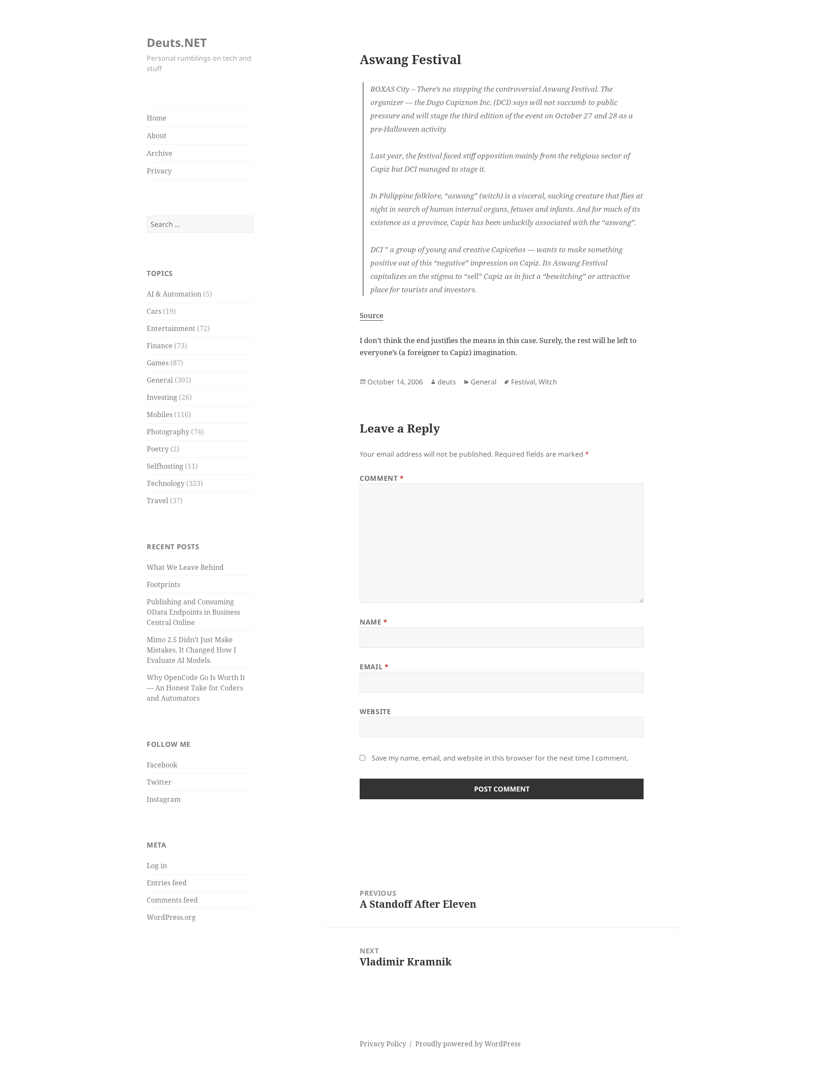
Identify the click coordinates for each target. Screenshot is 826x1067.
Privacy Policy (383, 1043)
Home (156, 118)
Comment (382, 478)
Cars (154, 311)
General (160, 380)
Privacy (159, 171)
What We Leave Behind (185, 567)
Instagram (164, 799)
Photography (168, 431)
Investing (162, 397)
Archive (160, 153)
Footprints (163, 584)
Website (375, 711)
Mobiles (160, 414)
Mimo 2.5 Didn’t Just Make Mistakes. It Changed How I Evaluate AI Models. (191, 650)
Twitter (159, 782)
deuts (447, 382)
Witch (548, 382)
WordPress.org (171, 917)
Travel (157, 500)
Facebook (162, 765)
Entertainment (171, 328)
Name (374, 622)
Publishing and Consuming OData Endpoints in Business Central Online (193, 612)
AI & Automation (174, 294)
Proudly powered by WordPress (468, 1043)
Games (158, 363)
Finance (160, 345)
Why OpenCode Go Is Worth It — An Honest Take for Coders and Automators (196, 688)
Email (374, 666)
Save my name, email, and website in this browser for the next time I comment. (500, 758)
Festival (523, 382)
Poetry (158, 449)
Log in (157, 865)
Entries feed (167, 883)
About (156, 135)
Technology (166, 483)
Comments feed (172, 900)
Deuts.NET (177, 42)
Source (371, 315)
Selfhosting (165, 466)
